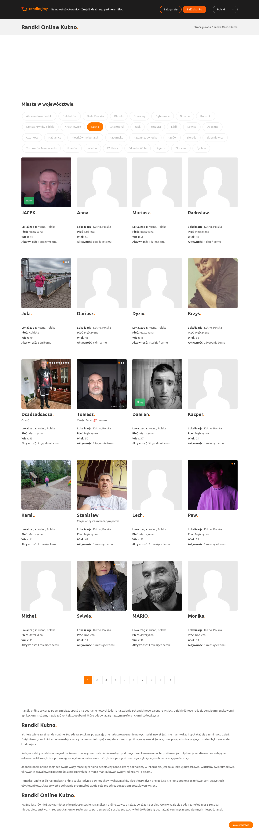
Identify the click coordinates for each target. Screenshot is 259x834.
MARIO (140, 616)
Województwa (241, 825)
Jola (26, 313)
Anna (83, 212)
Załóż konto (194, 9)
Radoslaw (198, 212)
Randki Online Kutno (226, 27)
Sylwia (84, 616)
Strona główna (202, 27)
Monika (196, 616)
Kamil (27, 515)
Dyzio (138, 313)
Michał (28, 616)
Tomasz (85, 414)
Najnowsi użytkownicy (65, 9)
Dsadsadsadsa (37, 414)
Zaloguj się (170, 9)
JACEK (28, 212)
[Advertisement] (129, 63)
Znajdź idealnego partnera (98, 9)
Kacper (195, 414)
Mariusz (141, 212)
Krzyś (194, 313)
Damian (140, 414)
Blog (120, 9)
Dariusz (85, 313)
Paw (192, 515)
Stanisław (87, 515)
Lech (137, 515)
